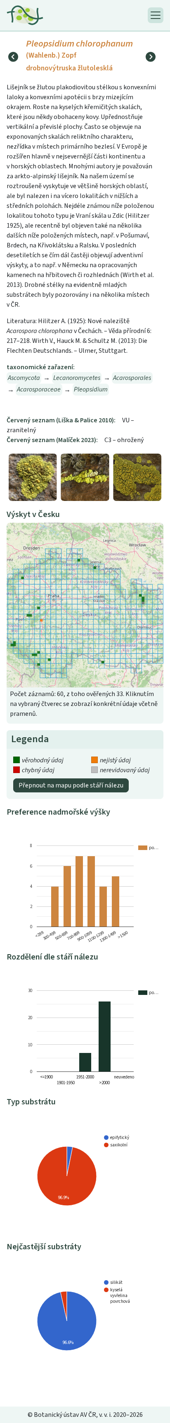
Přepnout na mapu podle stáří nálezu (71, 785)
